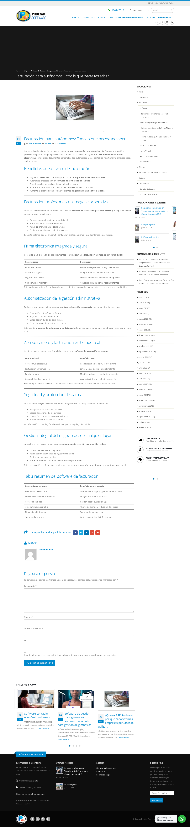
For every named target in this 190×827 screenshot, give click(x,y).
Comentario (30, 586)
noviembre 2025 (145, 340)
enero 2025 (143, 395)
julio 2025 (142, 362)
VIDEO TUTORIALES (148, 145)
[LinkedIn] (172, 22)
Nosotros (144, 97)
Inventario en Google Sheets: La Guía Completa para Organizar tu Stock (154, 262)
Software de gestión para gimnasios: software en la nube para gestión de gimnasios (73, 719)
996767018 (118, 10)
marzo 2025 (143, 384)
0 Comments (60, 144)
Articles (34, 71)
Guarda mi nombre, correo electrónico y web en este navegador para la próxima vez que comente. (70, 655)
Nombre (28, 617)
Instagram (43, 819)
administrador (35, 144)
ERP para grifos (153, 224)
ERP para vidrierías (155, 237)
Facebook (75, 532)
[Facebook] (158, 22)
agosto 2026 (144, 297)
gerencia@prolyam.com (35, 794)
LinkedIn (86, 532)
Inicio (74, 17)
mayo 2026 (143, 308)
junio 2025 (143, 368)
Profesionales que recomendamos (126, 17)
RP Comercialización (149, 156)
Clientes (102, 17)
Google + (92, 532)
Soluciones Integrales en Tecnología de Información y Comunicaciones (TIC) (159, 211)
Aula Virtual (146, 151)
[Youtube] (162, 22)
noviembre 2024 (145, 406)
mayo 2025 (143, 373)
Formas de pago (103, 775)
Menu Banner (145, 161)
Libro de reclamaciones (105, 768)
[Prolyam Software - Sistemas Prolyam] (31, 16)
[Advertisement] (95, 48)
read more (41, 728)
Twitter (81, 532)
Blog (25, 71)
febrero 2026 (144, 324)
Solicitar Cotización (148, 189)
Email (97, 532)
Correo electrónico (33, 628)
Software (143, 108)
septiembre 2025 (145, 351)
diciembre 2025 (145, 335)
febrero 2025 (144, 389)
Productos (87, 17)
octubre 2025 (144, 346)
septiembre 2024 (145, 416)
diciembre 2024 (145, 400)
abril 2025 (142, 378)
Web (26, 640)
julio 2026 (142, 302)
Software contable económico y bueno (35, 715)
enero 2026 (143, 330)
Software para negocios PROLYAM (155, 122)
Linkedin (48, 819)
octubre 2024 (144, 411)
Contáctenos (164, 17)
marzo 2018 (143, 427)
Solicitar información (30, 754)
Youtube (38, 819)
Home (18, 71)
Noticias (151, 17)
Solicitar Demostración (149, 194)
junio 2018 (143, 422)
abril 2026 (142, 313)
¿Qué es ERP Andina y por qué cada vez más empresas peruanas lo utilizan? (114, 720)
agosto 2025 (144, 357)
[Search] (171, 10)
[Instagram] (167, 22)
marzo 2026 (143, 319)
